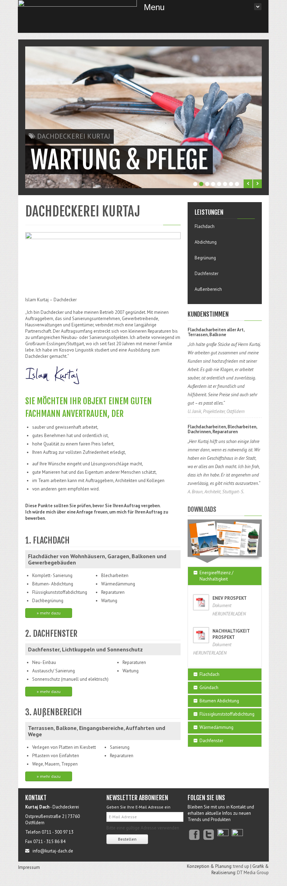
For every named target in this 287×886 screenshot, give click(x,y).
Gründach (209, 688)
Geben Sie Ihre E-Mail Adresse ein (138, 807)
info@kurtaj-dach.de (52, 851)
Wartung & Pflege (119, 160)
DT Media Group (253, 873)
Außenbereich (208, 289)
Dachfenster (206, 273)
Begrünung (205, 258)
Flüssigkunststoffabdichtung (227, 714)
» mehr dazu (49, 612)
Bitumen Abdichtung (219, 701)
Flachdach (205, 226)
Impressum (29, 867)
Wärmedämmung (216, 727)
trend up (241, 866)
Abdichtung (206, 242)
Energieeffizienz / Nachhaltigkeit (216, 576)
